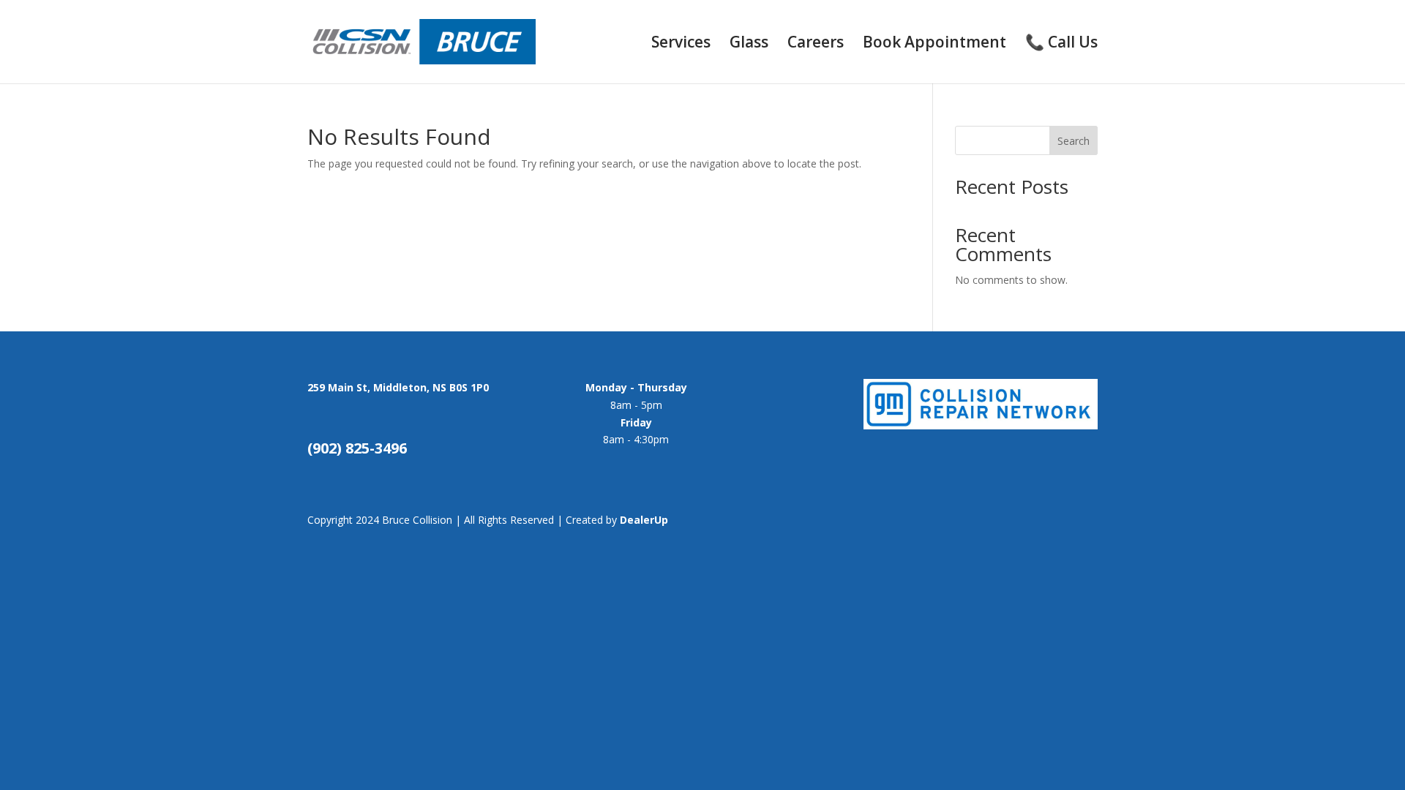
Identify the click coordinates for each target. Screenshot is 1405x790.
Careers (815, 44)
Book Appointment (934, 44)
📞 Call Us (1061, 44)
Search (1073, 141)
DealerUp (644, 520)
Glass (749, 44)
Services (681, 44)
